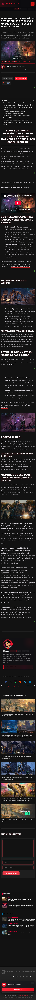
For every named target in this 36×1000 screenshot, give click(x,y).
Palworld (16, 9)
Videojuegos (10, 61)
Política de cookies (29, 997)
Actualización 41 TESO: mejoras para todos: (16, 115)
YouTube (26, 651)
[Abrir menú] (32, 4)
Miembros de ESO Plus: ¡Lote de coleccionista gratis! (17, 123)
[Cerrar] (32, 983)
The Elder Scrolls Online (22, 61)
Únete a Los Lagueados (22, 995)
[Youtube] (13, 976)
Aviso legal (10, 997)
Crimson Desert (23, 9)
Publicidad (5, 997)
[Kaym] (3, 67)
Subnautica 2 (31, 9)
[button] (5, 681)
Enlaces (31, 995)
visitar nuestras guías (9, 185)
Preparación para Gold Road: (14, 113)
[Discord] (20, 976)
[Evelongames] (10, 3)
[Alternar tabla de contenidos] (31, 100)
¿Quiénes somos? (7, 995)
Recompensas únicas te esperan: (16, 111)
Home (3, 61)
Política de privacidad (19, 997)
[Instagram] (27, 976)
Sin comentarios (30, 70)
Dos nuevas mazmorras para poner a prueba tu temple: (18, 108)
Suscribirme (17, 989)
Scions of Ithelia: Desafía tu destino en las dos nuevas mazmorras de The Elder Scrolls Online (18, 104)
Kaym (6, 651)
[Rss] (30, 976)
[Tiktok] (17, 976)
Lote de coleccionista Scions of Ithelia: (17, 120)
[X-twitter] (23, 976)
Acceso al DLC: (7, 118)
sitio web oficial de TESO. (20, 267)
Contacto (14, 995)
